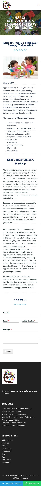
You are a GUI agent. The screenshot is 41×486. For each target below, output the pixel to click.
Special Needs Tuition (10, 420)
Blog (3, 457)
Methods (5, 446)
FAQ (3, 454)
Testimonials (6, 451)
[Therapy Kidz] (7, 5)
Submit (8, 351)
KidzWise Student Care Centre (14, 423)
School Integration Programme (14, 414)
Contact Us (6, 463)
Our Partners (6, 448)
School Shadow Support (11, 411)
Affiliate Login (7, 440)
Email (6, 321)
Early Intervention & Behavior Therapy (16, 409)
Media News (6, 460)
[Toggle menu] (38, 5)
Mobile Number (28, 321)
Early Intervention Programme (13, 425)
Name (6, 312)
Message (7, 329)
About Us (5, 443)
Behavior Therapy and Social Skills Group (18, 417)
